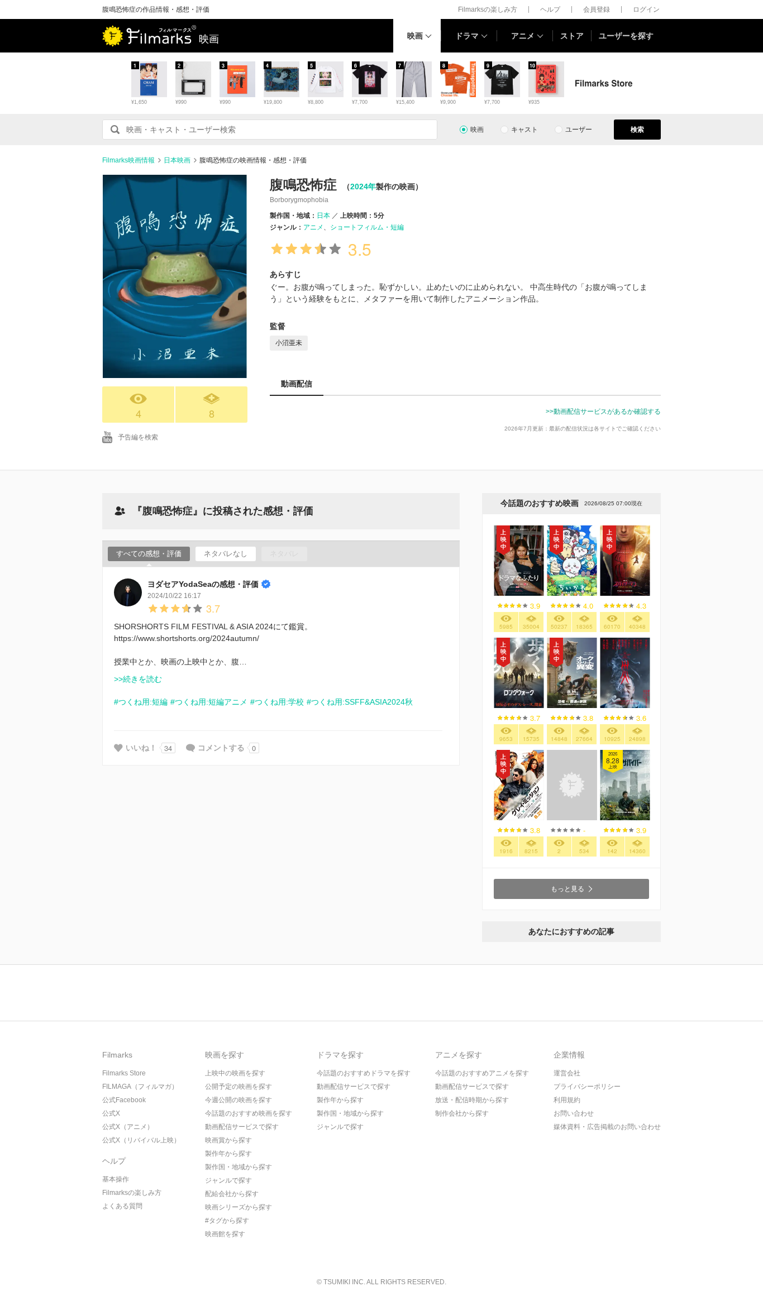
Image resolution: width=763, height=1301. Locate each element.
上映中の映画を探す (235, 1073)
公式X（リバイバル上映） (141, 1140)
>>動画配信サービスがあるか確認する (603, 411)
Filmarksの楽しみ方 (487, 9)
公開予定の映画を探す (238, 1086)
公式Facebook (124, 1100)
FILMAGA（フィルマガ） (140, 1086)
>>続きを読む (138, 679)
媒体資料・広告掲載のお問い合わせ (607, 1127)
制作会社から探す (462, 1113)
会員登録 (596, 9)
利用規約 (567, 1100)
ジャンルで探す (228, 1180)
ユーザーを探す (626, 35)
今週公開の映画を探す (238, 1100)
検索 (637, 129)
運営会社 (567, 1073)
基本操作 (115, 1179)
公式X (111, 1113)
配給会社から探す (232, 1194)
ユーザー (578, 129)
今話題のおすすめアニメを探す (482, 1073)
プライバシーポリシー (587, 1086)
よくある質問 (122, 1206)
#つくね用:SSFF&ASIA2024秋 (360, 701)
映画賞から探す (228, 1140)
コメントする (221, 747)
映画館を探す (225, 1234)
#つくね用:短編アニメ (208, 701)
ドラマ (467, 35)
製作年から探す (228, 1153)
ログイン (646, 9)
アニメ (523, 35)
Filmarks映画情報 (128, 160)
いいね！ (141, 747)
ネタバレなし (225, 553)
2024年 (363, 186)
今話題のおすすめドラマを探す (364, 1073)
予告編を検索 (138, 437)
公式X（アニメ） (128, 1127)
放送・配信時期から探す (472, 1100)
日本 (323, 215)
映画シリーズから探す (238, 1207)
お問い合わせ (574, 1113)
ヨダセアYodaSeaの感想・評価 (203, 584)
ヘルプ (550, 9)
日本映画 (177, 160)
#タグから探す (227, 1221)
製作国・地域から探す (238, 1167)
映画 (415, 35)
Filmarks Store (124, 1073)
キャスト (524, 129)
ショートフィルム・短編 (367, 227)
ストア (572, 35)
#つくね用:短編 (141, 701)
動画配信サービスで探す (242, 1127)
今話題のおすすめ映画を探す (248, 1113)
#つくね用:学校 (277, 701)
